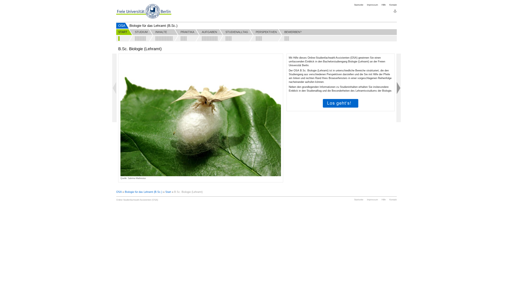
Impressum (372, 5)
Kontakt (393, 5)
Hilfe (384, 5)
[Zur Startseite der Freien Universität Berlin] (143, 11)
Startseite (358, 5)
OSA (121, 26)
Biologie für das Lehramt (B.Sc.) (143, 191)
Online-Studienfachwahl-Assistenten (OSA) (137, 200)
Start (168, 191)
